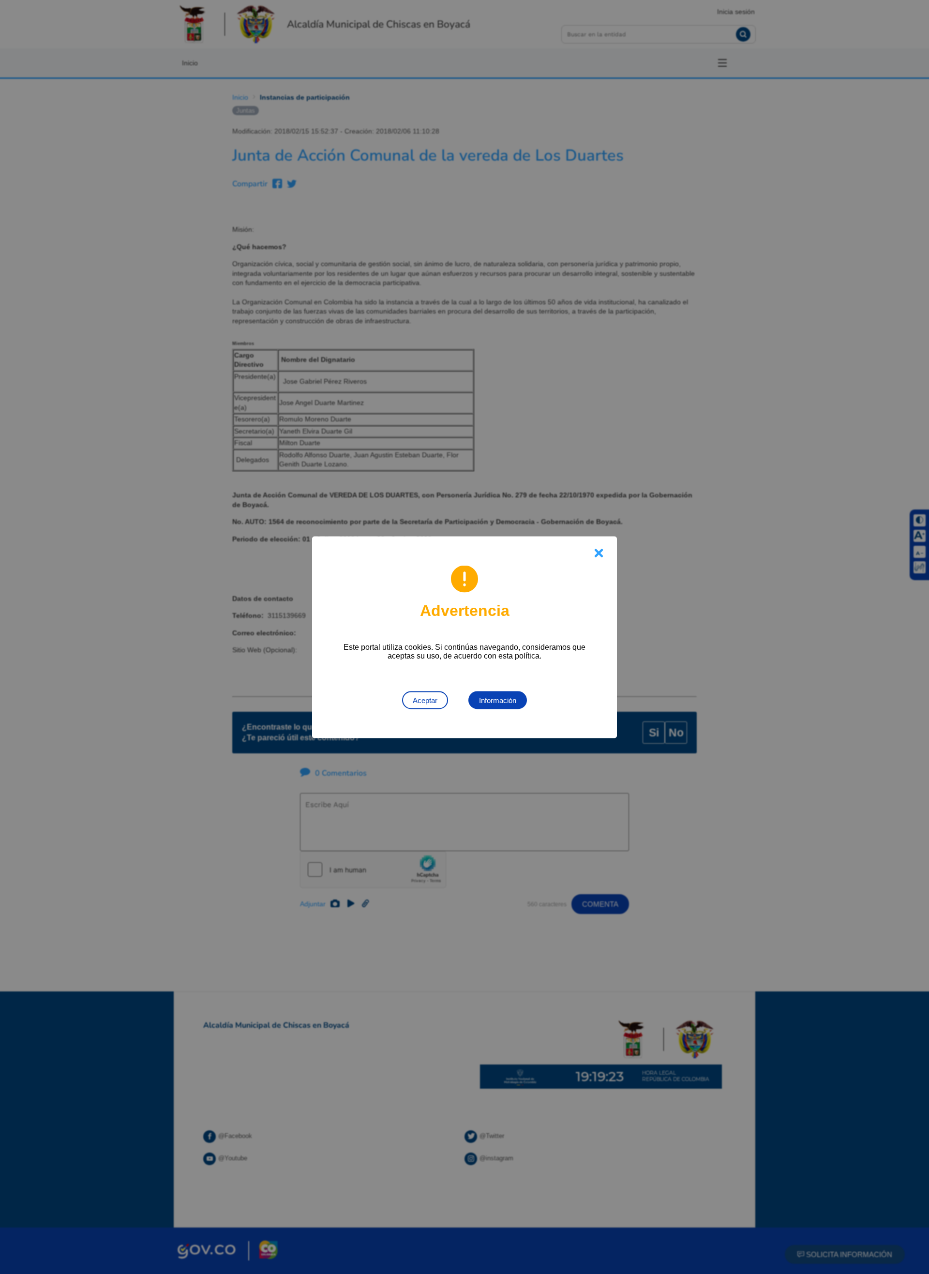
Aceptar (425, 700)
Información (497, 700)
